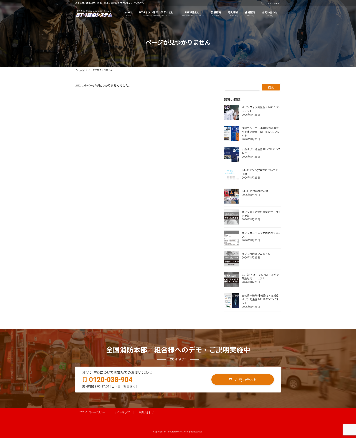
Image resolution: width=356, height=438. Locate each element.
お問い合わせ (146, 412)
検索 (271, 87)
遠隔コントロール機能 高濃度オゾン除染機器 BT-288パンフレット (261, 131)
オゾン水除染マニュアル (256, 254)
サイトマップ (122, 412)
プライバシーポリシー (92, 412)
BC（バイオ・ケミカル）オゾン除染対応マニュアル (260, 276)
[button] (242, 379)
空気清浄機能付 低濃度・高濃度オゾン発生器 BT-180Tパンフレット (260, 299)
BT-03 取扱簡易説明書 (255, 191)
